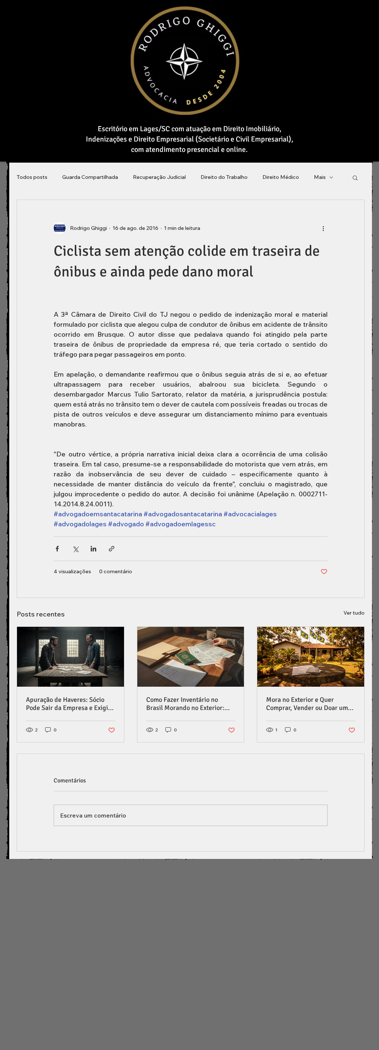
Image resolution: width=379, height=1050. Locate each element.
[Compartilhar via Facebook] (57, 548)
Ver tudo (354, 612)
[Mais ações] (323, 228)
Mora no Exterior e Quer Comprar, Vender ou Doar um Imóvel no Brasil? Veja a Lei (307, 704)
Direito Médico (280, 177)
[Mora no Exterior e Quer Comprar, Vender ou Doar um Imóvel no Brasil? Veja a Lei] (310, 657)
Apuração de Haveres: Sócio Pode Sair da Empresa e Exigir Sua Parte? (68, 704)
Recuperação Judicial (159, 177)
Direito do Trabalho (224, 177)
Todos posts (32, 177)
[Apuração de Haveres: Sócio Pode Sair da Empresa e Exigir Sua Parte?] (70, 657)
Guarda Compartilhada (90, 177)
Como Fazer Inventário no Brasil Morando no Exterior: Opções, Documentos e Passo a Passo (189, 704)
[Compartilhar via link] (111, 548)
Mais (320, 177)
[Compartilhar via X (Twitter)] (75, 548)
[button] (355, 177)
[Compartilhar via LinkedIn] (93, 548)
